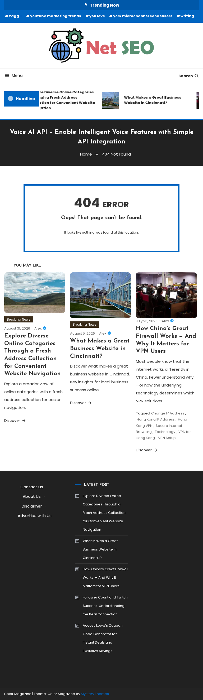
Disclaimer (32, 506)
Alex (37, 328)
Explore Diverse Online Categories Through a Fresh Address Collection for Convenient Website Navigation (60, 100)
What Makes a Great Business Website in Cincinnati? (150, 100)
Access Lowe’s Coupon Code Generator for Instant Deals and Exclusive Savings (103, 638)
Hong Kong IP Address (156, 419)
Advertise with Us (35, 515)
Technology (165, 431)
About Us (32, 496)
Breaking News (18, 319)
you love (97, 15)
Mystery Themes (95, 693)
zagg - (15, 15)
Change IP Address (167, 413)
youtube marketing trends (55, 15)
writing (187, 15)
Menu (17, 75)
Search (185, 76)
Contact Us (31, 487)
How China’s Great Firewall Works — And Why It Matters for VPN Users (105, 577)
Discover (12, 420)
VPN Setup (167, 437)
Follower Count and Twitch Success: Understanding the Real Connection (105, 606)
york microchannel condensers (142, 15)
